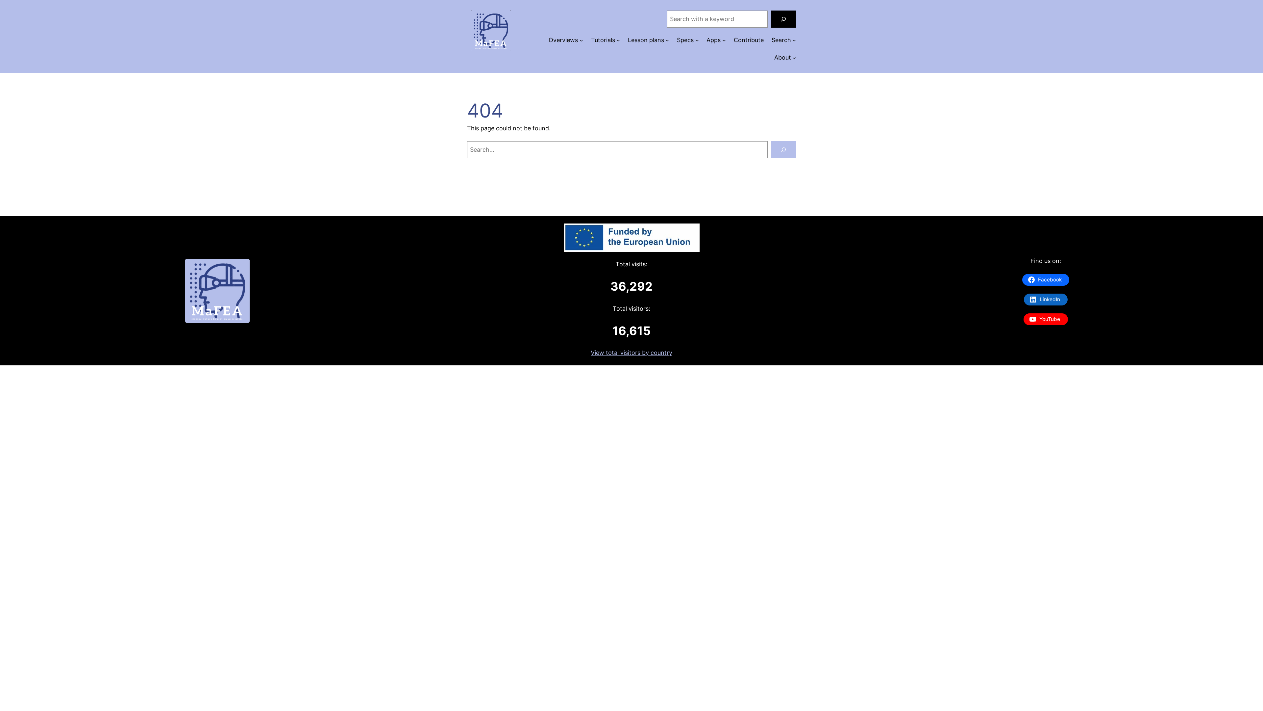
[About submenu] (794, 58)
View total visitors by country (631, 352)
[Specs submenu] (697, 40)
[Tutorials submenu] (618, 40)
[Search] (783, 19)
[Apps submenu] (724, 40)
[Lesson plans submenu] (667, 40)
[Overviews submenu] (581, 40)
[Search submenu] (794, 40)
